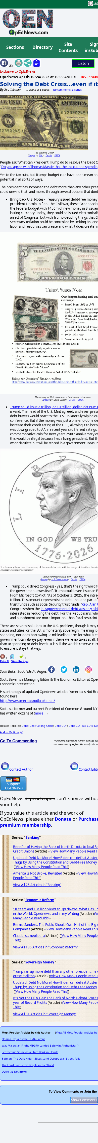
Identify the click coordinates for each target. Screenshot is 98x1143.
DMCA (57, 155)
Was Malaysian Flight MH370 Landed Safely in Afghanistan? (40, 1045)
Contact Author (21, 769)
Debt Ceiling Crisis (41, 726)
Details (49, 155)
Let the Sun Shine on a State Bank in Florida (30, 1052)
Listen (83, 63)
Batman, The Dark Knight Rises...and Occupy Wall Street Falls (41, 1058)
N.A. (41, 155)
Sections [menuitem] (15, 47)
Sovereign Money (40, 962)
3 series (77, 89)
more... (40, 713)
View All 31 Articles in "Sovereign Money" (44, 1014)
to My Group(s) (11, 732)
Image (32, 155)
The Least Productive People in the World (28, 1065)
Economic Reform (39, 900)
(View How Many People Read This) (41, 867)
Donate (63, 819)
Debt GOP (61, 726)
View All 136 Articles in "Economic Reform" (45, 947)
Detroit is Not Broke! (14, 1071)
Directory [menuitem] (42, 47)
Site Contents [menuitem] (68, 47)
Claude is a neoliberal (29, 935)
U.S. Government (60, 579)
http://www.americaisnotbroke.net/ (27, 700)
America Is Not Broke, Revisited (37, 873)
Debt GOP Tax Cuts (81, 726)
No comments (62, 89)
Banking (32, 837)
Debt (25, 726)
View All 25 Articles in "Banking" (37, 885)
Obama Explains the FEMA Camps (23, 1039)
